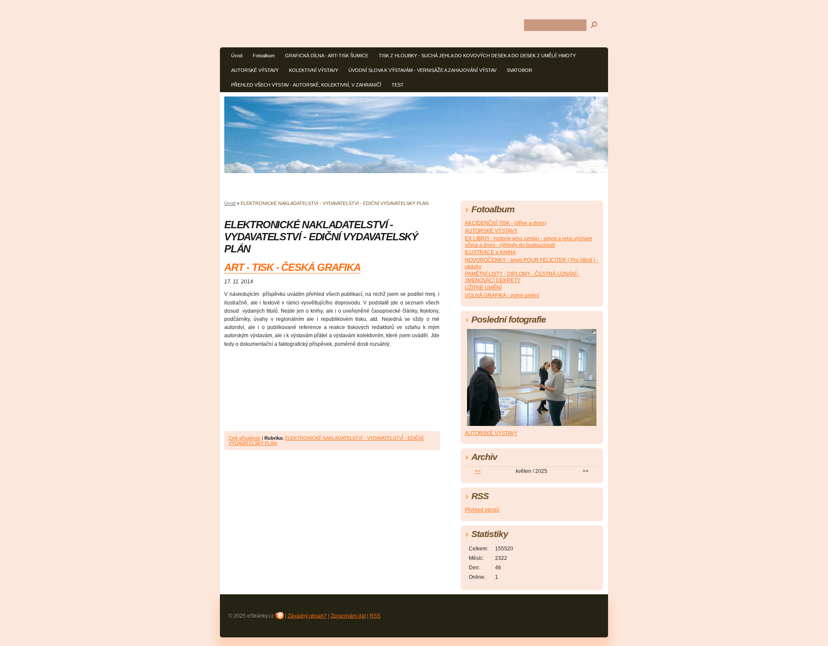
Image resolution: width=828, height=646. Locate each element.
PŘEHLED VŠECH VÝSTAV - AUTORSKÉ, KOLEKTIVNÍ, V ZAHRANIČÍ (306, 84)
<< (478, 471)
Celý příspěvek (244, 438)
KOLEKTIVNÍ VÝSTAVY (313, 70)
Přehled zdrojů (482, 510)
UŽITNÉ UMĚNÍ (483, 288)
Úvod (236, 55)
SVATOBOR (519, 70)
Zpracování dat (348, 616)
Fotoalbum (264, 55)
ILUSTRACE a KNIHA (490, 252)
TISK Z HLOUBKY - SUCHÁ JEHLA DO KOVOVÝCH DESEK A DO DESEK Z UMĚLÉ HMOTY (477, 55)
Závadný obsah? (307, 616)
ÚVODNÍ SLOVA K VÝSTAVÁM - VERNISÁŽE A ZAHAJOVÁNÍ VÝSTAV (422, 70)
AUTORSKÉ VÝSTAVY (255, 70)
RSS (375, 616)
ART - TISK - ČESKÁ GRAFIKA (292, 267)
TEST (398, 84)
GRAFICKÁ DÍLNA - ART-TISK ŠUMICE (326, 55)
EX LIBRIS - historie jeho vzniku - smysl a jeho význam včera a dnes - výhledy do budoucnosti (528, 242)
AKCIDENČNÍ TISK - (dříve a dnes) (505, 223)
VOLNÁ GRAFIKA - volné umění (502, 295)
